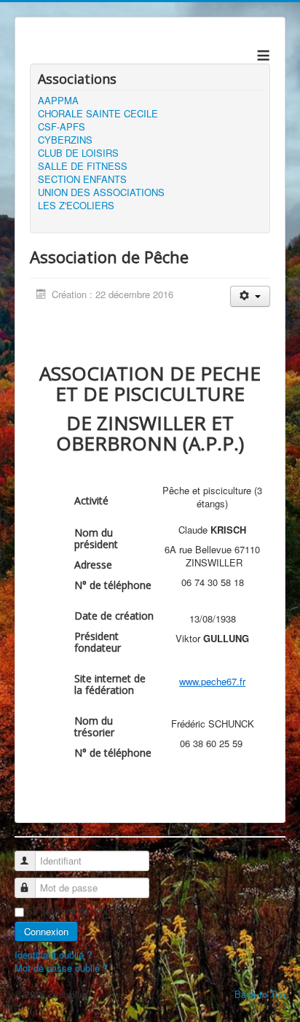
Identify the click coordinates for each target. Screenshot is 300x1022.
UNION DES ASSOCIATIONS (101, 192)
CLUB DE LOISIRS (78, 153)
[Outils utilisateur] (250, 296)
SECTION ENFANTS (82, 179)
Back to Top (259, 994)
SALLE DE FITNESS (82, 166)
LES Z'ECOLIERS (76, 205)
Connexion (46, 931)
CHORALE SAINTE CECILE (98, 113)
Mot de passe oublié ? (61, 968)
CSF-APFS (61, 126)
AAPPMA (58, 100)
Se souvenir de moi (67, 911)
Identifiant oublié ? (53, 954)
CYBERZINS (65, 140)
